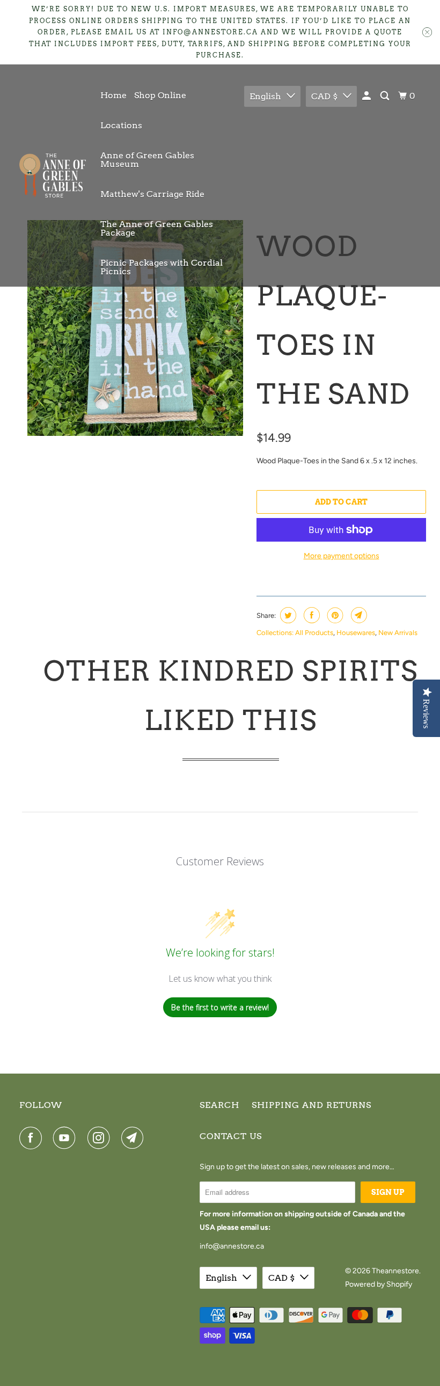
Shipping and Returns (311, 1105)
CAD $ (324, 96)
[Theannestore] (52, 175)
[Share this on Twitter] (286, 615)
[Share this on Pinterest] (334, 615)
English (265, 96)
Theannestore (395, 1270)
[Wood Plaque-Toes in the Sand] (135, 328)
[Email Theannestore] (134, 1138)
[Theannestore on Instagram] (100, 1138)
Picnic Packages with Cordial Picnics (161, 267)
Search (219, 1105)
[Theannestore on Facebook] (32, 1138)
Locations (121, 125)
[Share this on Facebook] (310, 615)
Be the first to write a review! (220, 1007)
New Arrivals (397, 633)
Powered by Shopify (378, 1284)
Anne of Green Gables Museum (147, 159)
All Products (314, 633)
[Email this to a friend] (357, 615)
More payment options (341, 555)
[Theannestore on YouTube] (66, 1138)
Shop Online (160, 95)
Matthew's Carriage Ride (152, 194)
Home (113, 95)
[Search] (385, 96)
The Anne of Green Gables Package (156, 228)
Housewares (355, 633)
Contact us (231, 1136)
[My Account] (367, 96)
